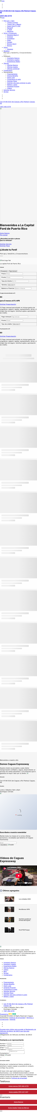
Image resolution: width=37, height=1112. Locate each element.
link (18, 556)
